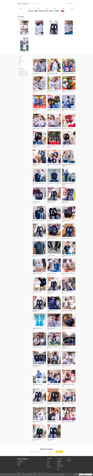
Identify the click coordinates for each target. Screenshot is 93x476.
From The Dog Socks (36, 164)
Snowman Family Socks (51, 201)
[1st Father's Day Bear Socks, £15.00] (39, 230)
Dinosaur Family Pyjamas (37, 421)
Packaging (58, 463)
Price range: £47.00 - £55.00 (22, 75)
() (75, 3)
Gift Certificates (49, 467)
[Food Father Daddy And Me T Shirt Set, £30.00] (68, 247)
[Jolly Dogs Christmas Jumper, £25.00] (39, 120)
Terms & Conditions (60, 466)
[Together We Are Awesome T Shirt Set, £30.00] (54, 339)
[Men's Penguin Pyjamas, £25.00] (68, 357)
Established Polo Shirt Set (37, 384)
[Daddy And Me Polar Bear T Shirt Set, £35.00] (54, 357)
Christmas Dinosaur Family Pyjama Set (68, 385)
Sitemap (58, 469)
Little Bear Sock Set (51, 255)
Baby (47, 8)
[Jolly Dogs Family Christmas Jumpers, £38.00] (54, 120)
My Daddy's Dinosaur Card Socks (67, 90)
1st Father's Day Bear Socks (38, 238)
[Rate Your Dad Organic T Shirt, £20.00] (54, 65)
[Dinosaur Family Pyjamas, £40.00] (39, 413)
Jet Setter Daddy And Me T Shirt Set (39, 183)
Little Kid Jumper (36, 73)
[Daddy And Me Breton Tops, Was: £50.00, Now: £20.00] (54, 320)
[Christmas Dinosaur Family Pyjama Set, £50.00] (68, 376)
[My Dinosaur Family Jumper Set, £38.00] (39, 83)
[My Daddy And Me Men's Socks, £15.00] (68, 230)
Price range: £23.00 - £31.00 (22, 71)
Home (72, 8)
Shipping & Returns (60, 465)
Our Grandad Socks (36, 109)
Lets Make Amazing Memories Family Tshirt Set (68, 184)
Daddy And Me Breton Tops (52, 328)
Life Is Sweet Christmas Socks (67, 128)
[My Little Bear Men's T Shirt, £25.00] (68, 284)
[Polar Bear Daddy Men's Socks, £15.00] (39, 395)
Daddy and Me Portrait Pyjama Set (68, 273)
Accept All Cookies (88, 474)
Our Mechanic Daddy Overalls (52, 310)
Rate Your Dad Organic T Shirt (52, 73)
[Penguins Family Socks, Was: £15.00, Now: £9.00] (39, 138)
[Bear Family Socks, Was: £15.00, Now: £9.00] (39, 302)
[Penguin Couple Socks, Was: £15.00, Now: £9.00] (68, 339)
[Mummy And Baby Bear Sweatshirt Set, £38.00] (68, 101)
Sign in (68, 3)
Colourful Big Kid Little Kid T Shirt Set (69, 73)
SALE (21, 8)
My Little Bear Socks (51, 439)
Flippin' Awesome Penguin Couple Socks (53, 146)
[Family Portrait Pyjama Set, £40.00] (39, 265)
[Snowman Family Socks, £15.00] (54, 194)
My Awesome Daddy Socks (37, 328)
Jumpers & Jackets (21, 61)
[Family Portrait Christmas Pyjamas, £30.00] (68, 413)
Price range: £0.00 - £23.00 (22, 70)
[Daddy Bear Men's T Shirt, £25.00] (39, 339)
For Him (29, 8)
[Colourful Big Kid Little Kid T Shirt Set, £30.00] (68, 65)
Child (55, 8)
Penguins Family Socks (37, 145)
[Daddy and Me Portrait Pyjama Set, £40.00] (68, 265)
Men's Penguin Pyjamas (66, 365)
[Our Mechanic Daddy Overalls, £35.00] (54, 302)
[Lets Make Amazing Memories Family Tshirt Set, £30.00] (68, 175)
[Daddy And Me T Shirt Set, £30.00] (54, 265)
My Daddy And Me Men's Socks (67, 238)
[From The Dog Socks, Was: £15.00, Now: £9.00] (39, 156)
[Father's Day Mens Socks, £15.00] (54, 230)
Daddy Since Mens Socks (66, 220)
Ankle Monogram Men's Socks (67, 328)
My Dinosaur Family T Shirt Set (52, 90)
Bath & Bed (20, 59)
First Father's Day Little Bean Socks (53, 183)
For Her (38, 8)
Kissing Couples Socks (37, 365)
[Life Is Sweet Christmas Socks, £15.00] (68, 120)
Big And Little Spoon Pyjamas (67, 310)
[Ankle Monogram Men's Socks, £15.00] (68, 320)
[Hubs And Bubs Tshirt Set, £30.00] (39, 284)
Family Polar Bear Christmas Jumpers (54, 164)
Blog (58, 468)
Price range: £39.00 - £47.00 (22, 74)
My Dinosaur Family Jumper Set (38, 90)
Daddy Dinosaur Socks (37, 439)
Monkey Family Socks (65, 201)
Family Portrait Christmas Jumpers (53, 384)
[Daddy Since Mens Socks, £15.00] (68, 212)
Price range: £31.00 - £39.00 (22, 73)
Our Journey (59, 460)
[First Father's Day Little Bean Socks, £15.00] (54, 175)
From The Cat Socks (65, 145)
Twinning (19, 65)
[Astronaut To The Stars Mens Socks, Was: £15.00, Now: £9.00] (54, 395)
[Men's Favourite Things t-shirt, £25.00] (39, 247)
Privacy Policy (59, 467)
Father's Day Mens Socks (51, 238)
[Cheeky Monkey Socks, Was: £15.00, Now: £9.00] (54, 284)
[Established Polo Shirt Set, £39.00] (39, 376)
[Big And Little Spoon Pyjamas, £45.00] (68, 302)
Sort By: (34, 56)
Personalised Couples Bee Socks (53, 109)
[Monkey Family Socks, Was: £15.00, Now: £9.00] (68, 194)
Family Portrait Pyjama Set (37, 273)
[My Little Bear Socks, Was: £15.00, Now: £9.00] (54, 431)
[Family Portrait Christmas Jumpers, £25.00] (54, 376)
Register (71, 3)
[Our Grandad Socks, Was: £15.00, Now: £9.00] (39, 101)
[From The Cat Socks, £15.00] (68, 138)
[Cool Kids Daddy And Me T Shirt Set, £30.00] (39, 212)
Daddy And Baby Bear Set (51, 421)
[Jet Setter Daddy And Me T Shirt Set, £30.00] (39, 175)
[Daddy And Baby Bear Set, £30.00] (54, 413)
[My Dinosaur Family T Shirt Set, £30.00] (54, 83)
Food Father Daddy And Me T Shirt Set (68, 255)
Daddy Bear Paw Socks (36, 201)
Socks (19, 62)
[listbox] (39, 56)
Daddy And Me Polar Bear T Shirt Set (53, 365)
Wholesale (58, 464)
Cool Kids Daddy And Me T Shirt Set (39, 220)
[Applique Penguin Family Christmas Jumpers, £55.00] (68, 156)
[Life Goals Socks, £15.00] (54, 212)
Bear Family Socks (36, 310)
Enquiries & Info (59, 461)
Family (64, 8)
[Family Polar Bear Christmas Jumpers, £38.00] (54, 156)
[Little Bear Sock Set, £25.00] (54, 247)
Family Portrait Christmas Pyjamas (68, 421)
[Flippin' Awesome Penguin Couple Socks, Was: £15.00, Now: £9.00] (54, 138)
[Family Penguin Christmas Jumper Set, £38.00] (68, 395)
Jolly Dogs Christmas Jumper (38, 128)
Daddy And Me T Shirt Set (51, 273)
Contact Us (58, 462)
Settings (76, 474)
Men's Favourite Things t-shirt (38, 255)
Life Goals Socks (50, 220)
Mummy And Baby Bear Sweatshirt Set (68, 109)
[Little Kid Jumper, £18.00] (39, 65)
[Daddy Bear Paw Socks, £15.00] (39, 194)
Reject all (81, 474)
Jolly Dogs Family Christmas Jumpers (54, 128)
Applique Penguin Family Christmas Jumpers (68, 165)
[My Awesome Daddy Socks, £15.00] (39, 320)
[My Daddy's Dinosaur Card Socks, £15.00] (68, 83)
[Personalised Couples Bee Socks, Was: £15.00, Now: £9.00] (54, 101)
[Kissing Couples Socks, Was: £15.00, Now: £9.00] (39, 357)
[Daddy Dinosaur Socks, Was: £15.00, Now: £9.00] (39, 431)
